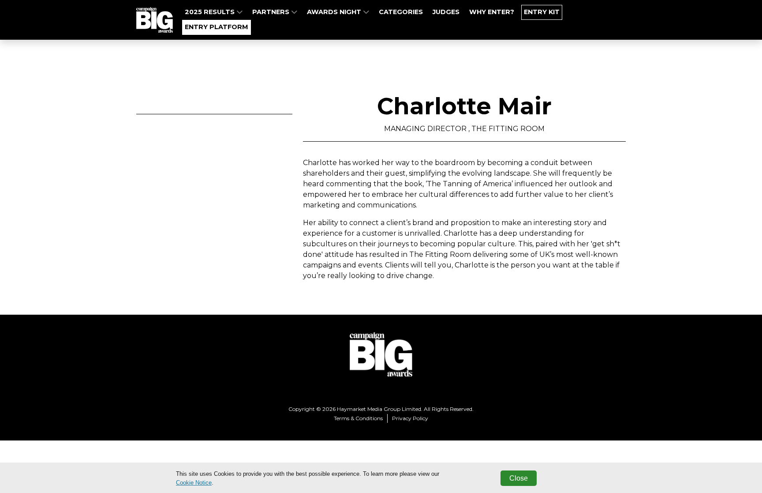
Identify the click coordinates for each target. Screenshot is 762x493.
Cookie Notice (194, 482)
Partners (271, 12)
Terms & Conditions (358, 418)
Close (518, 478)
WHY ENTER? (491, 12)
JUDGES (446, 12)
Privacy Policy (410, 418)
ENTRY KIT (542, 12)
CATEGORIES (401, 12)
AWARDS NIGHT (335, 12)
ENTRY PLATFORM (216, 27)
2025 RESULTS (210, 12)
